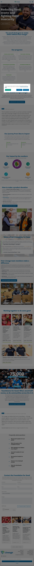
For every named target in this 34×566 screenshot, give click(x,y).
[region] (17, 88)
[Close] (29, 85)
